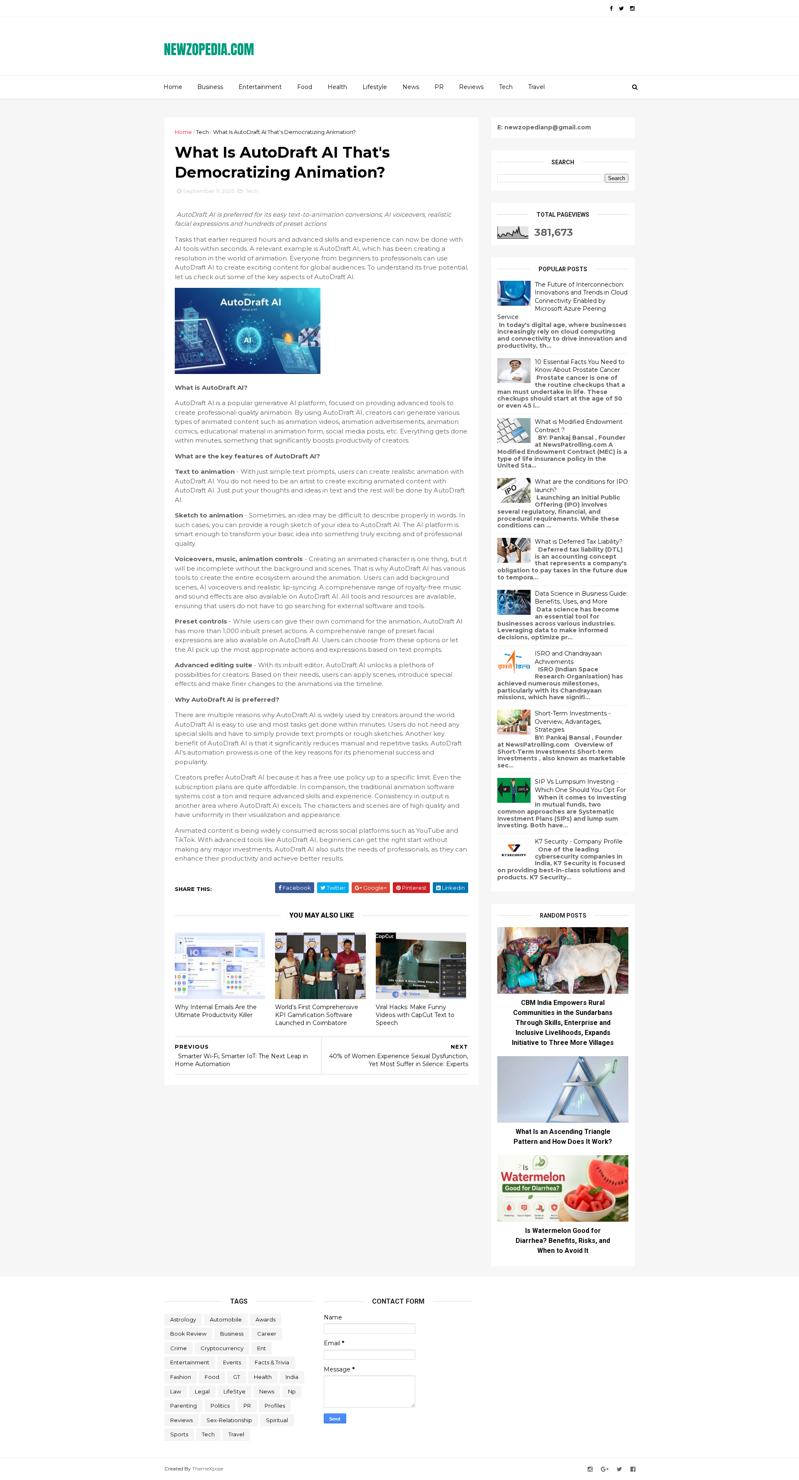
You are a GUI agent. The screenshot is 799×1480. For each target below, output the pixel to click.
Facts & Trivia (272, 1362)
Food (304, 87)
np (292, 1391)
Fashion (180, 1377)
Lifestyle (374, 87)
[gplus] (604, 1469)
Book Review (188, 1333)
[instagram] (632, 8)
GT (236, 1377)
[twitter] (621, 8)
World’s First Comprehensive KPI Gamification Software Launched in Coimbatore (316, 1014)
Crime (178, 1348)
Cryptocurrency (222, 1348)
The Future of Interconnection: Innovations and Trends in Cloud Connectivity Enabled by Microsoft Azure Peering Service (562, 301)
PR (439, 87)
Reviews (471, 87)
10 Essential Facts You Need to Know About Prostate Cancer (580, 366)
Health (337, 87)
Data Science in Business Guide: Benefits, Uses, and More (581, 598)
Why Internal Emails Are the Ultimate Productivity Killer (216, 1011)
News (410, 87)
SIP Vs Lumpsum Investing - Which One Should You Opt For (580, 786)
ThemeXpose (207, 1468)
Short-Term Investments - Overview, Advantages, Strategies (572, 721)
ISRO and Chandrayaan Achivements (568, 658)
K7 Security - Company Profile (579, 841)
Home (173, 87)
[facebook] (611, 8)
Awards (265, 1319)
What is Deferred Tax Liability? (579, 541)
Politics (220, 1405)
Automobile (226, 1319)
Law (175, 1391)
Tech (506, 87)
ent (261, 1348)
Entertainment (260, 87)
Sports (179, 1434)
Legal (202, 1391)
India (291, 1377)
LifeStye (234, 1391)
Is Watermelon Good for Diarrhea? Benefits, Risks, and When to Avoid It (563, 1241)
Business (210, 87)
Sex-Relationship (229, 1420)
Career (266, 1333)
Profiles (275, 1405)
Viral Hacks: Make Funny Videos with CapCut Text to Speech (415, 1014)
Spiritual (277, 1420)
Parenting (183, 1405)
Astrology (183, 1319)
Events (232, 1362)
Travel (536, 87)
